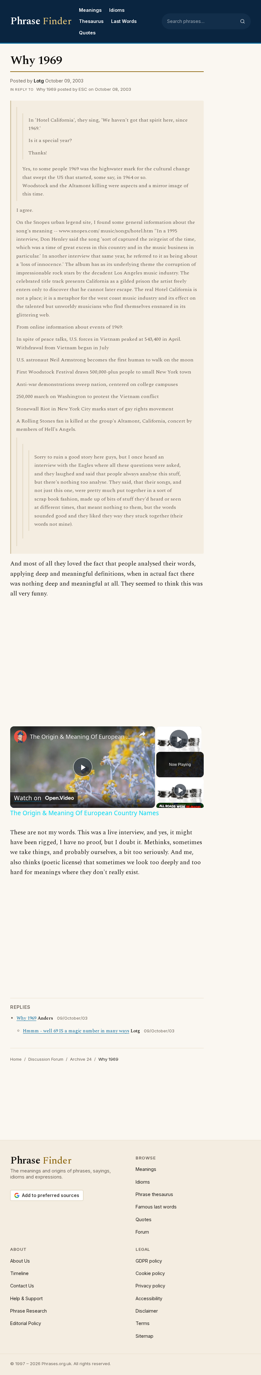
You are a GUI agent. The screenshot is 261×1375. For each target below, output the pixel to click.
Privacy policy (150, 1285)
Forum (142, 1232)
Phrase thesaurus (154, 1194)
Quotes (87, 32)
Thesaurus (91, 21)
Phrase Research (28, 1311)
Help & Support (26, 1298)
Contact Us (22, 1285)
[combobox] (201, 21)
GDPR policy (149, 1261)
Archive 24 (81, 1059)
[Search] (242, 21)
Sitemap (144, 1336)
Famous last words (156, 1206)
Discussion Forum (45, 1059)
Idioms (116, 10)
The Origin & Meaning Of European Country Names (81, 736)
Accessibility (149, 1298)
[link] (20, 736)
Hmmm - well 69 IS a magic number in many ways (76, 1031)
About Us (20, 1261)
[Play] (180, 790)
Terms (143, 1323)
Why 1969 (26, 1018)
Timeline (19, 1273)
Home (16, 1059)
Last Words (124, 21)
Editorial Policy (25, 1323)
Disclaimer (147, 1311)
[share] (142, 734)
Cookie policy (150, 1273)
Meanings (90, 10)
